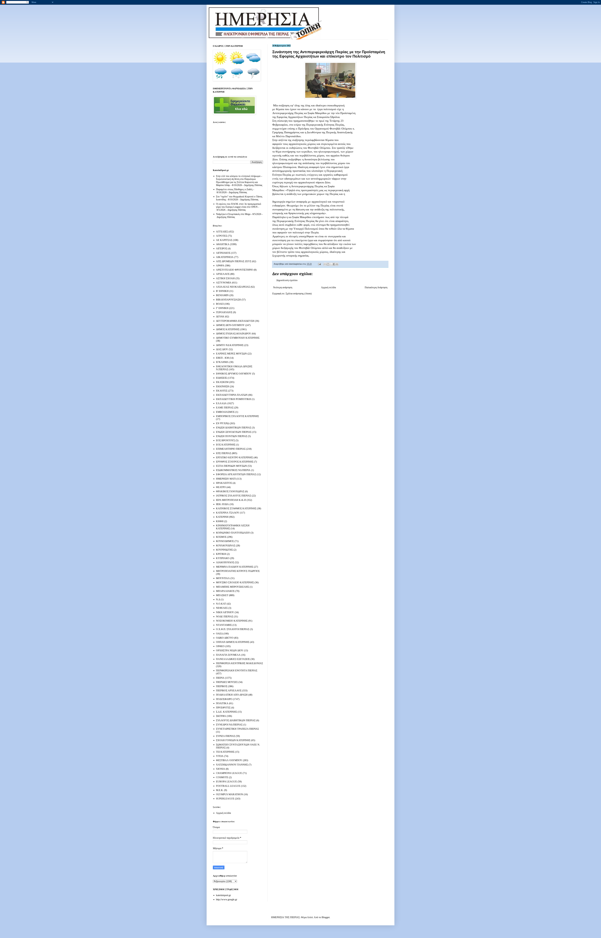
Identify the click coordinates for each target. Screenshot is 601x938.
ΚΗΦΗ (219, 521)
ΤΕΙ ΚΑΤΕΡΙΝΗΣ (225, 751)
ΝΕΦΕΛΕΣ (222, 608)
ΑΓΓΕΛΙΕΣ (222, 231)
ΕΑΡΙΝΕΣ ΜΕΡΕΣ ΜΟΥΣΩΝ (231, 353)
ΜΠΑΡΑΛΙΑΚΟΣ (225, 591)
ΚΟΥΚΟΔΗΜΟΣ (225, 541)
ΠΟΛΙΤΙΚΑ (222, 703)
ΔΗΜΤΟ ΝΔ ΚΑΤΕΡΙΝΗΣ (230, 345)
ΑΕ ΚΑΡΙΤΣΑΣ (224, 240)
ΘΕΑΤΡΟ (221, 487)
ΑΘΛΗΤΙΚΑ (222, 244)
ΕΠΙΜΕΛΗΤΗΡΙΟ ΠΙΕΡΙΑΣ (231, 448)
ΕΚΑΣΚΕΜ (222, 382)
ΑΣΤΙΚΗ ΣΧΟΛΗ (225, 278)
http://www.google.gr (226, 899)
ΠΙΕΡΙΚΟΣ (221, 686)
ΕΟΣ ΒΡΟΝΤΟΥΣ (225, 440)
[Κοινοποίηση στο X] (331, 264)
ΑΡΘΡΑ (220, 265)
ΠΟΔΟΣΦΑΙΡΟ (224, 699)
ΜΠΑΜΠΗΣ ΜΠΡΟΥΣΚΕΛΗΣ (232, 586)
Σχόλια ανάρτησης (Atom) (299, 293)
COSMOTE (222, 777)
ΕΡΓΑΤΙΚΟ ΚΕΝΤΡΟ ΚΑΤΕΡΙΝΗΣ (234, 457)
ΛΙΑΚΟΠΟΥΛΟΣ (225, 562)
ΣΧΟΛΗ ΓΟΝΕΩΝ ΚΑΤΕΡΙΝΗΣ (233, 740)
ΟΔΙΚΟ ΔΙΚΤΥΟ (225, 637)
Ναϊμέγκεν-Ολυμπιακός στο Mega (233, 214)
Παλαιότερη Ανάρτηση (376, 287)
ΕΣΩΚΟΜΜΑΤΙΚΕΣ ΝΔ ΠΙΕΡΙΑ (233, 470)
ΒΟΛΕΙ (220, 303)
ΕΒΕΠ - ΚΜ (222, 357)
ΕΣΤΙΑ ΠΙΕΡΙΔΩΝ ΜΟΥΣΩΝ (231, 466)
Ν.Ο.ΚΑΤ (221, 603)
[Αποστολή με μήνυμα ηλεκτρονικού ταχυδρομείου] (325, 264)
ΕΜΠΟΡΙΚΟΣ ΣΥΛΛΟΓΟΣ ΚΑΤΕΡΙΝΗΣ (237, 416)
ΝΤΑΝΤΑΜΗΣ (224, 625)
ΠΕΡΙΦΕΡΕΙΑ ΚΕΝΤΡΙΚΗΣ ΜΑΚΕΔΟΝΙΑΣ (239, 663)
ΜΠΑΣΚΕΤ (222, 595)
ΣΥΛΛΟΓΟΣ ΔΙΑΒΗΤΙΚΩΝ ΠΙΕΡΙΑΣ (236, 720)
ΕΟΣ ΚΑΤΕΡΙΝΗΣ (225, 444)
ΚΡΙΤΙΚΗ (221, 554)
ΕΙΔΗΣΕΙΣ (221, 377)
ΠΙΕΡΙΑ (220, 677)
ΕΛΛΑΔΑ (221, 403)
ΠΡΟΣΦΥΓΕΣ (223, 707)
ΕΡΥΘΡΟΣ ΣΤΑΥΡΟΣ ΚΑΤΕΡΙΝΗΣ (234, 461)
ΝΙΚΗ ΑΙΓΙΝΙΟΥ (225, 612)
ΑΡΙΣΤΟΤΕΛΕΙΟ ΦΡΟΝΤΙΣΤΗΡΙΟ (234, 269)
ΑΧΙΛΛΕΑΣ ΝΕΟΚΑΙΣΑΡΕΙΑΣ (233, 286)
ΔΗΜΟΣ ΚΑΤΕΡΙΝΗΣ (227, 329)
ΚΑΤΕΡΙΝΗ (222, 517)
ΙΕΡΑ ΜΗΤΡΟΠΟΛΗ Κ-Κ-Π (231, 500)
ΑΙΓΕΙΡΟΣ (221, 248)
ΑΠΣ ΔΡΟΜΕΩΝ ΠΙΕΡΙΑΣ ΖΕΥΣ (233, 261)
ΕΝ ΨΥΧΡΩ (222, 423)
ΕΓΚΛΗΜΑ (222, 362)
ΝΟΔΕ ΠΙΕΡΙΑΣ (224, 616)
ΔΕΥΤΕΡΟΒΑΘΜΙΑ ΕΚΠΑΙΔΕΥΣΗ (235, 321)
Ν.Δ (218, 599)
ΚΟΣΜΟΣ (221, 537)
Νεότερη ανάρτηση (282, 287)
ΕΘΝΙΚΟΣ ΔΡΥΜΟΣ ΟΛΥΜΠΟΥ (233, 373)
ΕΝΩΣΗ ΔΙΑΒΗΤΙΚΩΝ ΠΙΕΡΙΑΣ (233, 427)
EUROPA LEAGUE (226, 781)
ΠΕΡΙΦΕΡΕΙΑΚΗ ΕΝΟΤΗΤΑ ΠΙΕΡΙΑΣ (236, 670)
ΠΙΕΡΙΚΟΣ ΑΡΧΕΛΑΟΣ (228, 690)
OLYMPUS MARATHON (229, 794)
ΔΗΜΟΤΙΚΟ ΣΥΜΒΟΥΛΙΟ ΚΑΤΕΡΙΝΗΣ (237, 337)
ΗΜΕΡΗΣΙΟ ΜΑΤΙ (226, 478)
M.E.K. (219, 790)
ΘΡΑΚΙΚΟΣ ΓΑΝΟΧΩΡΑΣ (230, 491)
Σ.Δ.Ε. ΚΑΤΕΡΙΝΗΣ (226, 711)
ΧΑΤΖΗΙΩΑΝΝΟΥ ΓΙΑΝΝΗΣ (232, 764)
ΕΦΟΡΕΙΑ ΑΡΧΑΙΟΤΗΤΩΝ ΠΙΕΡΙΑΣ (236, 474)
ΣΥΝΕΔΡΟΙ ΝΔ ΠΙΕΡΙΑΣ (229, 724)
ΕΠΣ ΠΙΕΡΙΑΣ (223, 453)
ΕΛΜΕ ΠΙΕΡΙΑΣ (225, 407)
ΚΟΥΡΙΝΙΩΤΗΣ (224, 549)
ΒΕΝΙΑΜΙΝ (222, 295)
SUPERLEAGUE (225, 798)
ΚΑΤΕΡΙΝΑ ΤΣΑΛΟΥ (227, 512)
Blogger (325, 917)
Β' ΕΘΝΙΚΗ (222, 291)
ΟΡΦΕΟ (220, 646)
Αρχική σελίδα (328, 287)
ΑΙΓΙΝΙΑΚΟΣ (223, 253)
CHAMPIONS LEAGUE (229, 773)
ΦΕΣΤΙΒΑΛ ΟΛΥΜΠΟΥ (229, 760)
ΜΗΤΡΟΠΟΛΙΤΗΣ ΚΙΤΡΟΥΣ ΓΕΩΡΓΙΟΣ (238, 571)
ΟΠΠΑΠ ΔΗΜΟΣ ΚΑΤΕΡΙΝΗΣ (232, 642)
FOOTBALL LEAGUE (228, 786)
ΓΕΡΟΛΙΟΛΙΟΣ (224, 312)
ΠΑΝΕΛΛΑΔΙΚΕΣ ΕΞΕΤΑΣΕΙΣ (233, 659)
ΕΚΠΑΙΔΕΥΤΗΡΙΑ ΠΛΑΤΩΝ (232, 395)
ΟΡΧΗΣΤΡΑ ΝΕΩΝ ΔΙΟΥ (229, 650)
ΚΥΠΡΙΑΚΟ (222, 558)
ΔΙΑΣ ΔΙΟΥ (222, 349)
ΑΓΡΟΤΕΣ (221, 235)
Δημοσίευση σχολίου (287, 280)
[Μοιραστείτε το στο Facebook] (334, 264)
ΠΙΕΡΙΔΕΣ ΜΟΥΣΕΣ (227, 682)
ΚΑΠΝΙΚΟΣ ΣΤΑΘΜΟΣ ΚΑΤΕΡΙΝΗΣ (236, 508)
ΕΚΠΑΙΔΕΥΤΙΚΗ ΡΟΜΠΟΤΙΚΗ (233, 399)
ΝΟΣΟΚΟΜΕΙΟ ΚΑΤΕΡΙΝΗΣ (232, 620)
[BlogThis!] (328, 264)
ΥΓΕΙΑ (219, 756)
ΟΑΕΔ (219, 633)
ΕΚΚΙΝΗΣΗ (222, 386)
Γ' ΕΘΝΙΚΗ (222, 308)
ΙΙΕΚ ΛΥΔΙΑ (222, 504)
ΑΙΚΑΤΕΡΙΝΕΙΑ (225, 257)
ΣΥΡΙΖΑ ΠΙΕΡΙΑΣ (225, 736)
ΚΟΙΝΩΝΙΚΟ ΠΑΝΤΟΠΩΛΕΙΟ (233, 532)
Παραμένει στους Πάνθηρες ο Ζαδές (234, 189)
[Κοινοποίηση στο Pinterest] (337, 264)
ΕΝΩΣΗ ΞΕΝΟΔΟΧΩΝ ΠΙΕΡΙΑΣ (234, 432)
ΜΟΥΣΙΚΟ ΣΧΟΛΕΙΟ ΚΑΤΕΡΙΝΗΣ (235, 582)
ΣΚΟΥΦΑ (221, 716)
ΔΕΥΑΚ (220, 316)
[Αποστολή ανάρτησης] (319, 264)
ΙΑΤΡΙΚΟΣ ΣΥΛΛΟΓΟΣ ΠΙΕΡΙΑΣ (233, 495)
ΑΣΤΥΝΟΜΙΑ (223, 282)
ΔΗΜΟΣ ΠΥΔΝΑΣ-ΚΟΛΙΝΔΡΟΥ (233, 333)
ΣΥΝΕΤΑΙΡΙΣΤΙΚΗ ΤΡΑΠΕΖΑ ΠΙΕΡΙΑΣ (237, 728)
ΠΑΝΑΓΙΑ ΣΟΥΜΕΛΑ (228, 654)
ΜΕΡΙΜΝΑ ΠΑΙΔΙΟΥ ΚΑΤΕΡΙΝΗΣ (234, 566)
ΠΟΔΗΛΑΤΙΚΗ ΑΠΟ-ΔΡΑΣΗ (232, 694)
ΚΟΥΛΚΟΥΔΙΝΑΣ (225, 545)
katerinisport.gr (223, 895)
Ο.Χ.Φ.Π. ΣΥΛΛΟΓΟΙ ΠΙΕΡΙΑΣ (232, 629)
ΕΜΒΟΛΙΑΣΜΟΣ (225, 412)
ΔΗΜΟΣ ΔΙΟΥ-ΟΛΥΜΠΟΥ (230, 325)
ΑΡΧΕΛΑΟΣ (223, 274)
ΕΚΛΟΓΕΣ (221, 390)
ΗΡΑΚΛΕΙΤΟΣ (224, 483)
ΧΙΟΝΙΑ (220, 769)
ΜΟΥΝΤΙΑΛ (223, 578)
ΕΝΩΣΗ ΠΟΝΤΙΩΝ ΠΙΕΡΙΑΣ (231, 436)
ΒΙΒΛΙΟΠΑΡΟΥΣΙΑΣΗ (228, 299)
